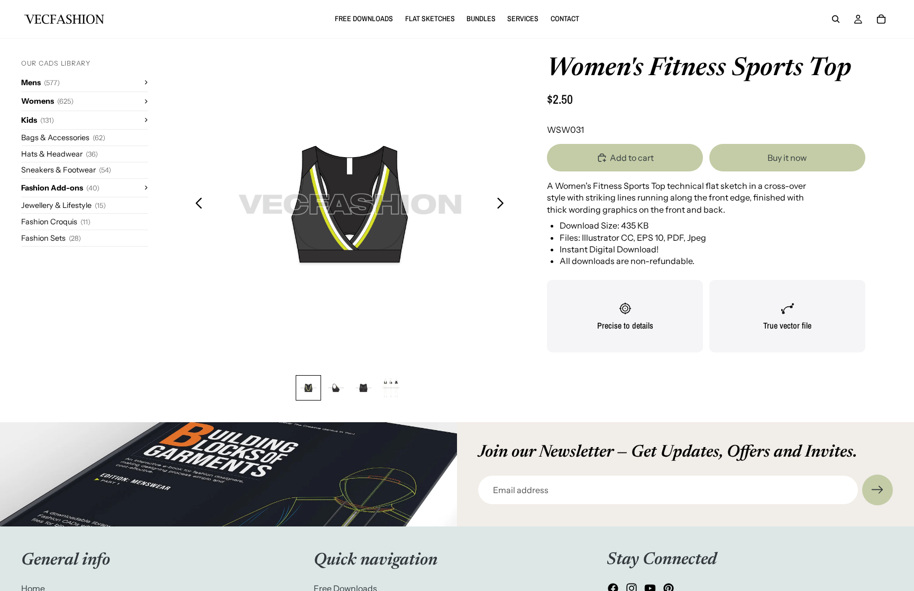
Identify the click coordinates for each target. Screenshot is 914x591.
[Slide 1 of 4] (308, 387)
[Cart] (881, 19)
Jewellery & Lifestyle (63, 205)
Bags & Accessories (63, 137)
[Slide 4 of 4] (391, 387)
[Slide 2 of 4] (336, 387)
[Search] (835, 19)
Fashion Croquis (55, 221)
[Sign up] (877, 490)
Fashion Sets (51, 238)
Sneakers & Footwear (66, 170)
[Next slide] (503, 204)
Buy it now (787, 157)
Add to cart (632, 157)
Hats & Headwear (59, 154)
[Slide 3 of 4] (363, 387)
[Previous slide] (196, 204)
